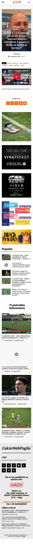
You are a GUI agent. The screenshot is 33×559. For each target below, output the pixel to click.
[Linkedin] (21, 103)
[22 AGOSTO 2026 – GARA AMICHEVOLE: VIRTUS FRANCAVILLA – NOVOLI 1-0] (6, 257)
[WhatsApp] (16, 103)
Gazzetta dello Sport (10, 404)
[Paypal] (14, 470)
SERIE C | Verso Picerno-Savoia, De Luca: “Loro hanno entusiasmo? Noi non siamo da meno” (21, 292)
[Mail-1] (9, 470)
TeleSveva (16, 54)
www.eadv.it (9, 502)
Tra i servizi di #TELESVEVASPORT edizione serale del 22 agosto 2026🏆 (21, 265)
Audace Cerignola (13, 29)
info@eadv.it (24, 502)
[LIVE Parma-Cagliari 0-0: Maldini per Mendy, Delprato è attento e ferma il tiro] (6, 273)
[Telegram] (25, 103)
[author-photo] (3, 340)
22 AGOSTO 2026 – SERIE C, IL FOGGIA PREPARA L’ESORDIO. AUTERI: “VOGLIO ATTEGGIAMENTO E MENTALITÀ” (21, 282)
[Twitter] (12, 103)
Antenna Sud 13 (9, 340)
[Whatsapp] (24, 465)
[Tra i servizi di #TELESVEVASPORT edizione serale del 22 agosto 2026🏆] (6, 265)
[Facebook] (8, 103)
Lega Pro (5, 65)
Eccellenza (5, 514)
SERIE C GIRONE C (14, 65)
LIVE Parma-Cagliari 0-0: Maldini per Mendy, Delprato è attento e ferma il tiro (21, 273)
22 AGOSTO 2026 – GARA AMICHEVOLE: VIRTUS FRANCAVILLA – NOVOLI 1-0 (21, 257)
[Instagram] (14, 465)
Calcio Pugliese (23, 63)
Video (25, 29)
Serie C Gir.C (16, 27)
